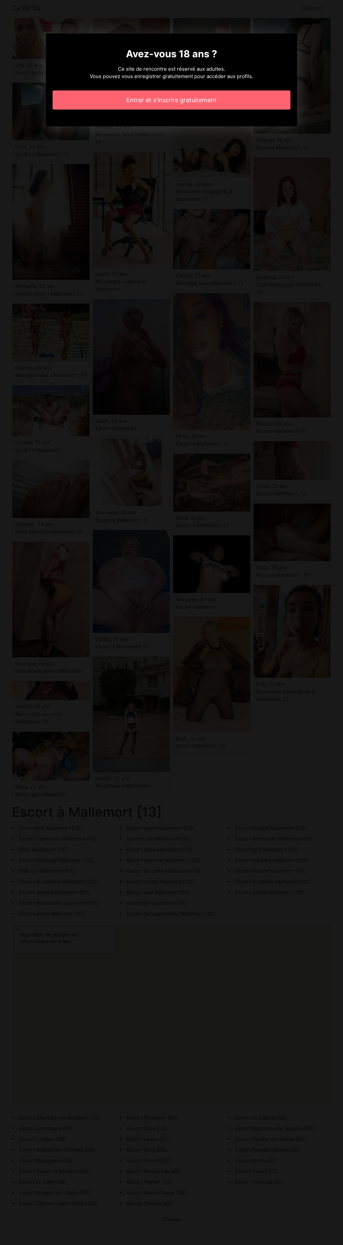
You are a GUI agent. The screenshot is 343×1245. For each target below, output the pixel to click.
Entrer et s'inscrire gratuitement (171, 100)
